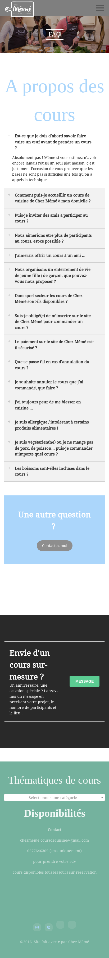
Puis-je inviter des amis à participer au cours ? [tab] (51, 218)
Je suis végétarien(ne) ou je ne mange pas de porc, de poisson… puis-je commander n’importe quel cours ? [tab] (54, 448)
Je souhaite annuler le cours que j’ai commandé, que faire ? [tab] (49, 385)
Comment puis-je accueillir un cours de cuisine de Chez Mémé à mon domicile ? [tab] (53, 198)
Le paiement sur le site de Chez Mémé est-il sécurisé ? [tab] (54, 344)
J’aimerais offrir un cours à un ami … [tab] (50, 255)
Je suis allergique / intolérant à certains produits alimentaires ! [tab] (52, 425)
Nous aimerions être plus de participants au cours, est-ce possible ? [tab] (53, 238)
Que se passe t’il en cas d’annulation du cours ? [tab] (52, 364)
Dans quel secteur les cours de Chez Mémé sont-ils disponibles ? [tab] (49, 298)
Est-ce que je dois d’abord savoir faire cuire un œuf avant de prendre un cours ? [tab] (53, 142)
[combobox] (54, 797)
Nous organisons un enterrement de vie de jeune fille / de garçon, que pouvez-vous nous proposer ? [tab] (52, 275)
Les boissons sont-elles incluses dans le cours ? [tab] (52, 471)
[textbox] (54, 797)
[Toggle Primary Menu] (100, 8)
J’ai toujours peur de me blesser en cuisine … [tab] (48, 405)
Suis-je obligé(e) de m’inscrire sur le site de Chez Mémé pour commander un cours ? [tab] (53, 321)
